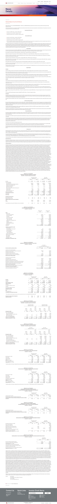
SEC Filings (19, 492)
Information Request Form (21, 494)
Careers (39, 1)
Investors (42, 1)
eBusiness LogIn (46, 1)
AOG (49, 1)
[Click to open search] (50, 3)
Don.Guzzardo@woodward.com (14, 479)
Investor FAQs (19, 493)
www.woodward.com (14, 132)
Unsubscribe (30, 499)
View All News (7, 485)
